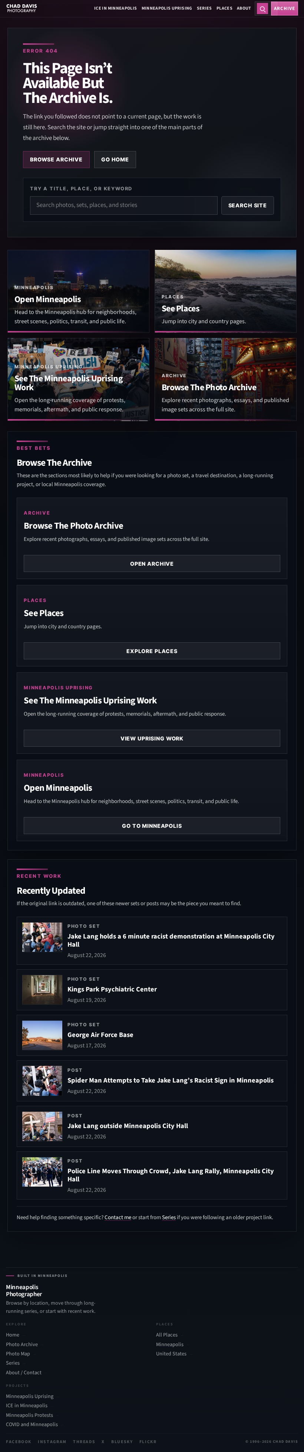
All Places (167, 1334)
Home (12, 1334)
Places (224, 8)
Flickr (148, 1442)
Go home (115, 159)
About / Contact (24, 1372)
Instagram (52, 1442)
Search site (247, 205)
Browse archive (56, 159)
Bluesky (122, 1442)
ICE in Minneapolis (115, 8)
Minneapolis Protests (29, 1415)
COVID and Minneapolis (32, 1424)
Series (204, 8)
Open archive (152, 564)
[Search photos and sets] (262, 8)
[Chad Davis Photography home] (21, 8)
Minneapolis (170, 1344)
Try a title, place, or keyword (81, 188)
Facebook (19, 1442)
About (244, 8)
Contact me (118, 1217)
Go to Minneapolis (152, 826)
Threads (84, 1442)
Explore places (152, 651)
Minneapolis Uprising (167, 8)
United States (171, 1353)
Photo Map (18, 1353)
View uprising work (152, 738)
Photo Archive (22, 1344)
